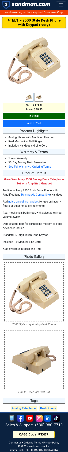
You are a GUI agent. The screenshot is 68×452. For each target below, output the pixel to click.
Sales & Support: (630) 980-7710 (34, 425)
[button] (61, 4)
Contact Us (15, 442)
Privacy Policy (51, 442)
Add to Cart (34, 123)
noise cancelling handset (23, 201)
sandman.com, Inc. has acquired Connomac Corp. (34, 12)
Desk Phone (48, 408)
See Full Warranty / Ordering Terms (29, 166)
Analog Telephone (24, 408)
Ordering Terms (32, 442)
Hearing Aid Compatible (35, 194)
